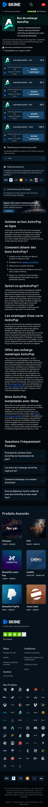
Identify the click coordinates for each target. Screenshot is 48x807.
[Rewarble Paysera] (5, 735)
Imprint (26, 669)
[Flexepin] (20, 728)
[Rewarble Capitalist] (27, 743)
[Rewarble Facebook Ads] (12, 750)
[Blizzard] (5, 712)
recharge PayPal (16, 384)
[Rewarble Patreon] (43, 735)
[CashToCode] (27, 750)
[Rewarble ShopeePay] (5, 697)
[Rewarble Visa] (35, 697)
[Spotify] (43, 728)
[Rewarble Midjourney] (12, 720)
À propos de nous (9, 653)
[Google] (43, 705)
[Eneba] (20, 705)
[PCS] (20, 697)
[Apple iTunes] (27, 689)
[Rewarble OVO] (35, 720)
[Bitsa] (20, 735)
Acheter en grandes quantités (10, 663)
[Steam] (12, 697)
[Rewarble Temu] (20, 758)
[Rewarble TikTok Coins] (20, 766)
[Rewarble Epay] (43, 750)
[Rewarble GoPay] (35, 758)
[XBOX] (5, 705)
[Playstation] (5, 758)
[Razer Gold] (43, 712)
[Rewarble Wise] (27, 720)
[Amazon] (12, 712)
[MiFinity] (12, 705)
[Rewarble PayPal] (12, 689)
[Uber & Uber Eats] (27, 735)
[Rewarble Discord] (35, 728)
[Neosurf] (43, 697)
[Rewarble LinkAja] (20, 743)
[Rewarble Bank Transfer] (43, 743)
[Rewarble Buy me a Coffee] (27, 712)
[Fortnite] (27, 705)
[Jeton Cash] (5, 743)
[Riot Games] (20, 720)
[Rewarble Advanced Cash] (12, 728)
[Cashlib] (27, 697)
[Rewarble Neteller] (12, 766)
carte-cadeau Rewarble (16, 386)
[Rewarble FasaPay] (20, 750)
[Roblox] (35, 750)
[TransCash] (43, 689)
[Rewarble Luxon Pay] (5, 766)
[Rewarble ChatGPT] (27, 728)
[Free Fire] (12, 735)
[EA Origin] (12, 758)
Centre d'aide (8, 676)
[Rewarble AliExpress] (35, 743)
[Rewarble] (5, 689)
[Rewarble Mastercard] (35, 689)
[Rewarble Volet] (35, 712)
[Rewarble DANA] (43, 720)
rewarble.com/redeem (30, 262)
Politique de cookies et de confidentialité (33, 659)
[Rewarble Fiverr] (27, 758)
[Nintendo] (35, 735)
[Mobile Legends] (12, 743)
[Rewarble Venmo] (35, 705)
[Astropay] (20, 712)
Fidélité (6, 658)
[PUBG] (5, 728)
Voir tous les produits (12, 11)
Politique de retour (30, 664)
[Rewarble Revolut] (20, 689)
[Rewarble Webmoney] (43, 758)
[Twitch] (5, 750)
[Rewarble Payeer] (5, 720)
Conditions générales (32, 653)
